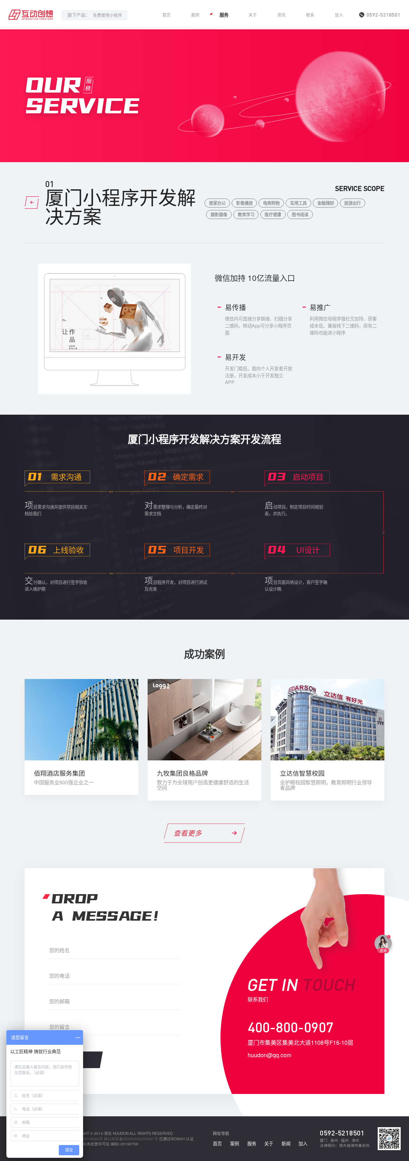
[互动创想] (31, 15)
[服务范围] (32, 202)
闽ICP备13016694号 (85, 1138)
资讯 (281, 15)
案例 (195, 15)
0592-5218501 (342, 1132)
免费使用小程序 (107, 15)
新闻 (286, 1143)
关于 (253, 15)
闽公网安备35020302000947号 (131, 1138)
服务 (224, 14)
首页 (166, 15)
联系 (310, 15)
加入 (339, 15)
